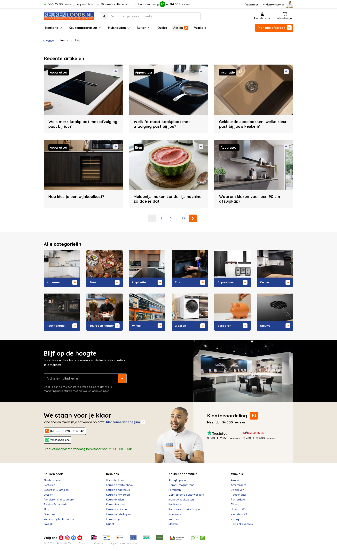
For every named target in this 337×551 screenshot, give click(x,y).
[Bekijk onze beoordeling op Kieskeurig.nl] (261, 432)
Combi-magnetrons (181, 485)
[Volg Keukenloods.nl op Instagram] (67, 537)
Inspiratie (139, 282)
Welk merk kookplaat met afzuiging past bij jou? (82, 124)
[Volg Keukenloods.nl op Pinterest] (61, 537)
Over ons (49, 514)
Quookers (174, 514)
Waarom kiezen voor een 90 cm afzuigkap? (249, 199)
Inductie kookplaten (181, 499)
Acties (178, 28)
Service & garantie (55, 504)
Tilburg (235, 504)
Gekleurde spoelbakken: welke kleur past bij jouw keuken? (253, 124)
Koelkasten (175, 504)
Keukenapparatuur (83, 28)
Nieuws (265, 325)
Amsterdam (238, 485)
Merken (173, 524)
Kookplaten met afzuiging (184, 509)
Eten (93, 282)
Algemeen (54, 282)
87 (183, 218)
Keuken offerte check (119, 485)
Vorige (50, 40)
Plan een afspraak (271, 28)
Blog (46, 509)
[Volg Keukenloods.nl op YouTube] (79, 537)
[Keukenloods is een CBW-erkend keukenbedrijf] (198, 537)
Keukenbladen (115, 499)
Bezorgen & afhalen (56, 490)
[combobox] (150, 16)
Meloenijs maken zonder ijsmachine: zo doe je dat (168, 199)
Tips (178, 282)
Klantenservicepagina (123, 422)
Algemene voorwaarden (123, 543)
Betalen (48, 494)
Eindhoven (237, 490)
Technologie (56, 325)
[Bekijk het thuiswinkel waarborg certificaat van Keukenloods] (176, 537)
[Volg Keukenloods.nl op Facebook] (73, 537)
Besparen (224, 325)
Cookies (98, 543)
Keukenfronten (115, 504)
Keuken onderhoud (118, 490)
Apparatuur (225, 282)
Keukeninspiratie (116, 509)
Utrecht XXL (238, 509)
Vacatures (252, 4)
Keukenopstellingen (118, 514)
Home (64, 40)
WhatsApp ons (60, 440)
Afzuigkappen (177, 480)
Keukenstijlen (114, 519)
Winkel (136, 325)
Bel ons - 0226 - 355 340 (67, 431)
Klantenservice (275, 4)
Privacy (83, 543)
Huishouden (117, 28)
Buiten (141, 28)
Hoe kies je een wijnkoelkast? (76, 196)
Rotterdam (238, 499)
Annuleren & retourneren (59, 499)
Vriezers (173, 519)
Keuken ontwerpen (118, 494)
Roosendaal (238, 494)
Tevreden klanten (102, 325)
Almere (235, 480)
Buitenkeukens (115, 480)
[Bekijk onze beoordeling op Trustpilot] (225, 432)
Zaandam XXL (239, 514)
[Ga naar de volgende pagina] (193, 218)
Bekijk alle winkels (242, 524)
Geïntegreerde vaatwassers (186, 494)
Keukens (51, 28)
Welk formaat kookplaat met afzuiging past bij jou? (162, 124)
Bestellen (49, 485)
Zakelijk (48, 524)
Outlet (162, 28)
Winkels (200, 28)
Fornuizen (174, 490)
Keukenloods (53, 474)
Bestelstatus (262, 18)
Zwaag (235, 519)
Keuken (265, 282)
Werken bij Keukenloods (59, 519)
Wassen (180, 325)
